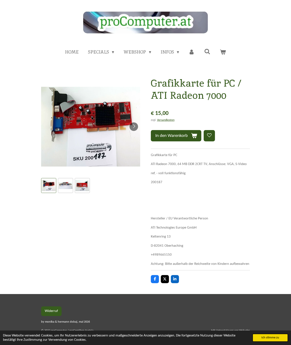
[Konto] (191, 52)
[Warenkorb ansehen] (223, 52)
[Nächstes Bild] (134, 126)
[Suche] (207, 51)
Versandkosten (165, 120)
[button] (48, 185)
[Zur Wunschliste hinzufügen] (209, 135)
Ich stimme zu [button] (270, 337)
